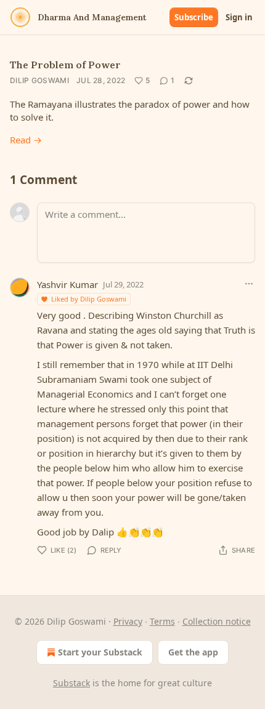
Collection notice (216, 621)
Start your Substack (100, 652)
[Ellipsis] (249, 284)
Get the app (193, 652)
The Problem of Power (65, 64)
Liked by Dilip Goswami (88, 298)
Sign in (239, 17)
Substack (71, 683)
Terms (162, 621)
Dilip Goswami (39, 80)
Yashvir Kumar (67, 284)
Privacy (127, 621)
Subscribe (193, 17)
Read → (26, 140)
